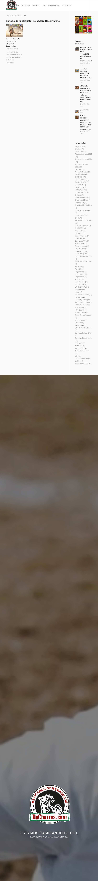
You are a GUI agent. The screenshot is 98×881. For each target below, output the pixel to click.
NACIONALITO (80, 305)
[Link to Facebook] (6, 26)
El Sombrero (80, 243)
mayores (78, 297)
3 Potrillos (79, 146)
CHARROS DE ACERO (83, 205)
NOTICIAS (79, 310)
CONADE (78, 233)
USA (76, 356)
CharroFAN (79, 203)
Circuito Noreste (81, 226)
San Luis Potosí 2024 (83, 338)
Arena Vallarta (81, 172)
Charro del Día (81, 197)
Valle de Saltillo (81, 358)
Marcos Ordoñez (82, 295)
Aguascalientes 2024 (83, 159)
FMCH (77, 269)
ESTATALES (79, 251)
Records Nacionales (83, 315)
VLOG (77, 361)
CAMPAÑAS (79, 174)
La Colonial (79, 284)
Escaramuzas (80, 246)
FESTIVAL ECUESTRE (83, 261)
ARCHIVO (78, 169)
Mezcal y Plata (81, 300)
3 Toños (78, 149)
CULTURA (78, 238)
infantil (78, 279)
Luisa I (77, 292)
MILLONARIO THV (82, 302)
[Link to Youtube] (14, 26)
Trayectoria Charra (82, 351)
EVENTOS (79, 254)
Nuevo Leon (80, 312)
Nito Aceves (80, 307)
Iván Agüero (80, 282)
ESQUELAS (79, 249)
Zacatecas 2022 (81, 364)
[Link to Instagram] (10, 26)
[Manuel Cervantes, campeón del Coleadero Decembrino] (14, 30)
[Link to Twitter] (17, 26)
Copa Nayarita (81, 236)
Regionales (79, 325)
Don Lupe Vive (81, 241)
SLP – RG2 (78, 343)
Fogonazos (79, 272)
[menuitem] (13, 5)
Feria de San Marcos (83, 256)
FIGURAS (78, 266)
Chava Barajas (81, 215)
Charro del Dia (81, 200)
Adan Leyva (79, 151)
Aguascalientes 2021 (83, 154)
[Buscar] (25, 16)
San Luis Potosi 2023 (83, 333)
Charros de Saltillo (82, 210)
